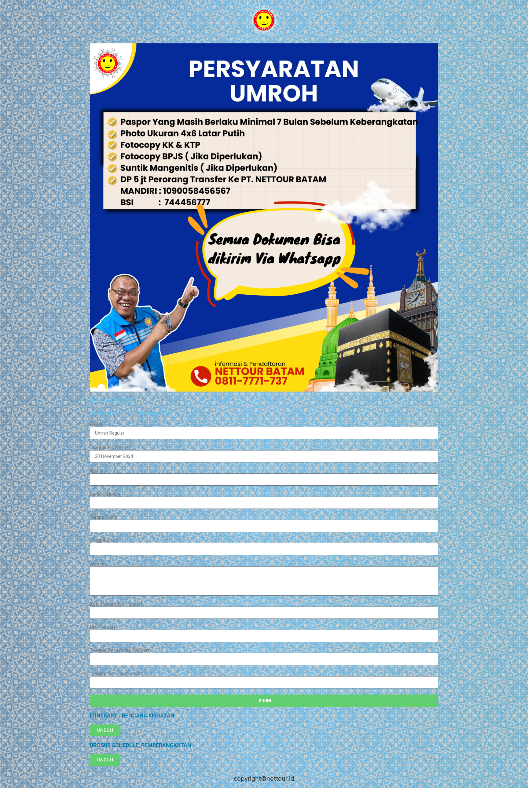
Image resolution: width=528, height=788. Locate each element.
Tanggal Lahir (104, 540)
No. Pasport (102, 627)
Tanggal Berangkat (109, 447)
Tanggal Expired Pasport (116, 673)
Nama (96, 471)
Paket (96, 424)
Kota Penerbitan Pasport (116, 604)
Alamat (97, 563)
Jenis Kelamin (105, 494)
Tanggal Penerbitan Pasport (119, 650)
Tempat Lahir (103, 517)
